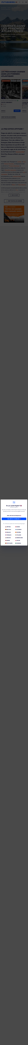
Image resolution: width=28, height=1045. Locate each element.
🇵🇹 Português (8, 543)
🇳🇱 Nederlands (19, 537)
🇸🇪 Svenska (18, 543)
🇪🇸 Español (18, 532)
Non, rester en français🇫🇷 (14, 515)
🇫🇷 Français (8, 535)
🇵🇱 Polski (17, 540)
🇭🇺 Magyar (8, 537)
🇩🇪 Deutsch (8, 529)
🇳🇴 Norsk (7, 540)
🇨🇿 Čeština (8, 527)
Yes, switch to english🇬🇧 (14, 519)
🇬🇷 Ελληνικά (18, 529)
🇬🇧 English (8, 532)
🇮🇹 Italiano (18, 535)
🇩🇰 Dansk (17, 527)
